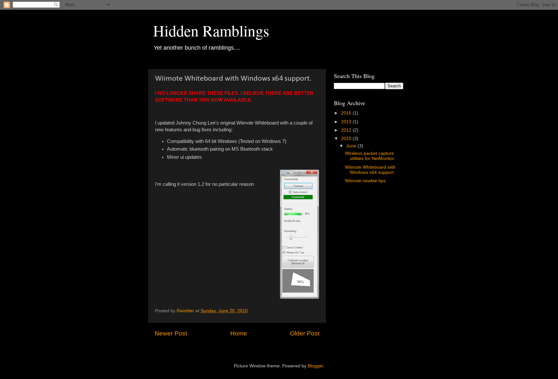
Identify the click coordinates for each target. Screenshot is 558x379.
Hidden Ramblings (211, 30)
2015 (347, 113)
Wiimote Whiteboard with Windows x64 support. (370, 170)
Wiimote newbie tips (365, 180)
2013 (347, 121)
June (351, 146)
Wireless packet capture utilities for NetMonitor (369, 156)
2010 (347, 138)
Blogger (315, 366)
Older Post (304, 333)
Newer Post (171, 333)
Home (238, 333)
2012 (347, 130)
